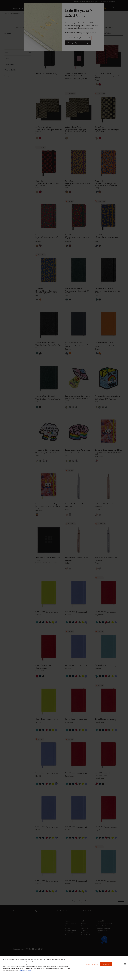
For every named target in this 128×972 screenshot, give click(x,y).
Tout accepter (106, 964)
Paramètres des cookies (91, 964)
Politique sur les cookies (24, 970)
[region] (64, 964)
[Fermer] (125, 964)
